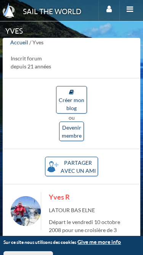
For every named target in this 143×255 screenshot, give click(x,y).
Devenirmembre (72, 131)
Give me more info (99, 242)
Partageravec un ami (78, 166)
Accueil (19, 42)
